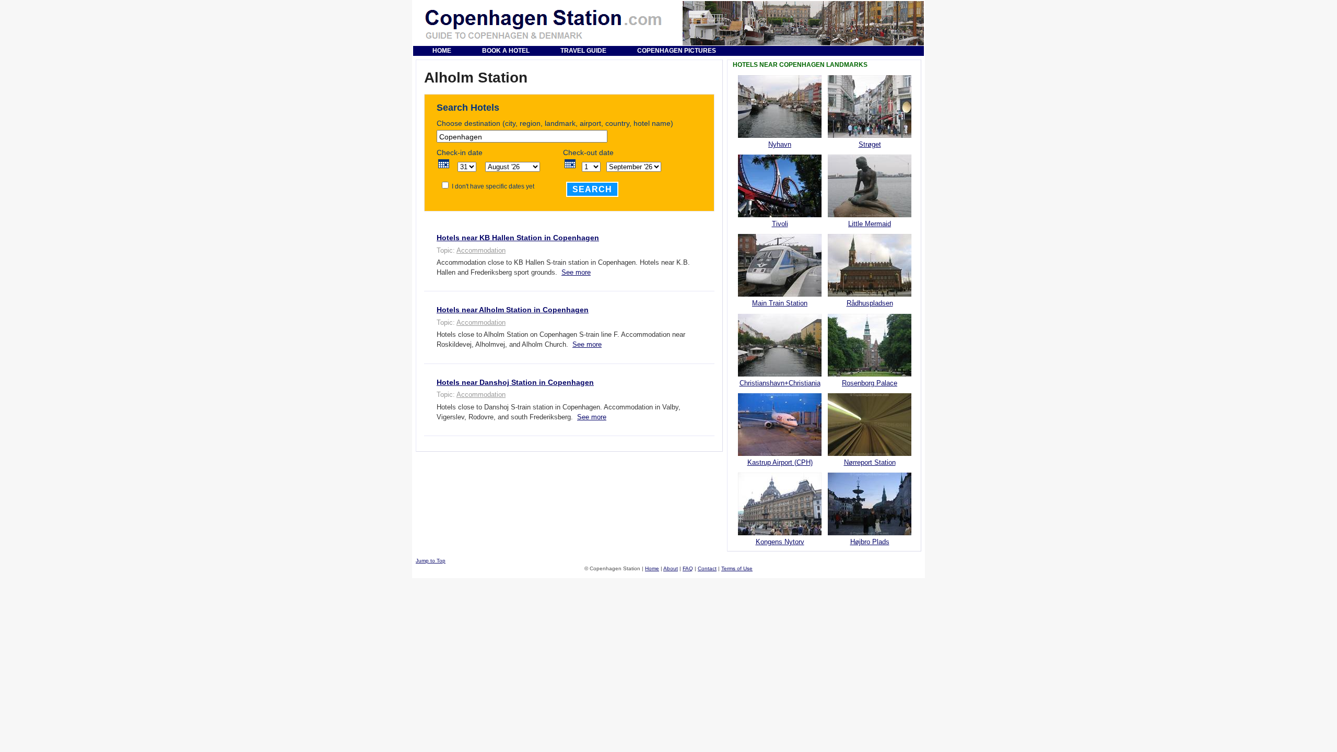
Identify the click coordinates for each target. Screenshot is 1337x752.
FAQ (688, 568)
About (670, 568)
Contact (707, 568)
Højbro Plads (869, 542)
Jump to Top (430, 560)
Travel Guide (583, 50)
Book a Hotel (506, 50)
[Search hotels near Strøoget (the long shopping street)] (869, 135)
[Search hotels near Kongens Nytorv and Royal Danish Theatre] (780, 533)
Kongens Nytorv (780, 542)
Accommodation (481, 250)
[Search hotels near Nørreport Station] (869, 453)
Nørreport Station (870, 462)
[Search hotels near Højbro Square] (869, 533)
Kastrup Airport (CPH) (780, 462)
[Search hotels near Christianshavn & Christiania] (780, 374)
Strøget (870, 144)
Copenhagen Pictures (676, 50)
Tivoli (780, 224)
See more (576, 272)
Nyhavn (779, 144)
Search (592, 189)
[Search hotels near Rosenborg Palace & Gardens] (869, 374)
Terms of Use (737, 568)
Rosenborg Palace (869, 383)
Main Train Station (779, 303)
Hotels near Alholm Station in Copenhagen (513, 310)
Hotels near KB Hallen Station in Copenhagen (518, 237)
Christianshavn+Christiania (780, 383)
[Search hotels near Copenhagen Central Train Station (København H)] (780, 294)
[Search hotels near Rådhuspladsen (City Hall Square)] (869, 294)
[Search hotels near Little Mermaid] (869, 215)
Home (441, 50)
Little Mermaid (869, 224)
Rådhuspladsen (870, 303)
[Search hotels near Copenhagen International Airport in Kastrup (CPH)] (780, 453)
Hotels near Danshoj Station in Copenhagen (515, 382)
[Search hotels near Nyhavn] (780, 135)
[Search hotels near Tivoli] (780, 215)
